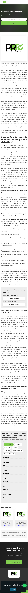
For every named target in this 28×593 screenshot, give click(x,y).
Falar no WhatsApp (14, 562)
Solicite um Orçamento (14, 19)
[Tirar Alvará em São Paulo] (7, 514)
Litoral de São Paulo (9, 453)
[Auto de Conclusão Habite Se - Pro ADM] (3, 2)
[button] (26, 2)
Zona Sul (15, 447)
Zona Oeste (7, 447)
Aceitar (13, 589)
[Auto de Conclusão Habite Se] (14, 48)
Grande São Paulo (17, 450)
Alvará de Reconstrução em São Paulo (21, 524)
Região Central (9, 444)
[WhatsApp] (25, 585)
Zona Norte (18, 444)
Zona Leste (7, 450)
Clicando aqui (14, 305)
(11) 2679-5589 (14, 298)
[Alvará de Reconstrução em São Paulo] (21, 514)
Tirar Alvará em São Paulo (7, 523)
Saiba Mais (7, 525)
